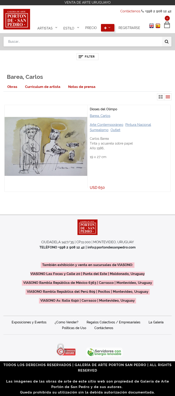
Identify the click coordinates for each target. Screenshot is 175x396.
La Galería (156, 322)
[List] (168, 96)
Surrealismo (99, 130)
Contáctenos (130, 11)
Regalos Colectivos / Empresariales (113, 322)
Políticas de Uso (74, 328)
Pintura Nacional (138, 125)
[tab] (12, 87)
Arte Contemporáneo (106, 125)
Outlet (115, 130)
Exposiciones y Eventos (29, 322)
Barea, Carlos (100, 116)
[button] (108, 28)
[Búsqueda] (166, 41)
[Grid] (160, 96)
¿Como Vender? (66, 322)
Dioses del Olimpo (103, 109)
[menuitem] (91, 28)
